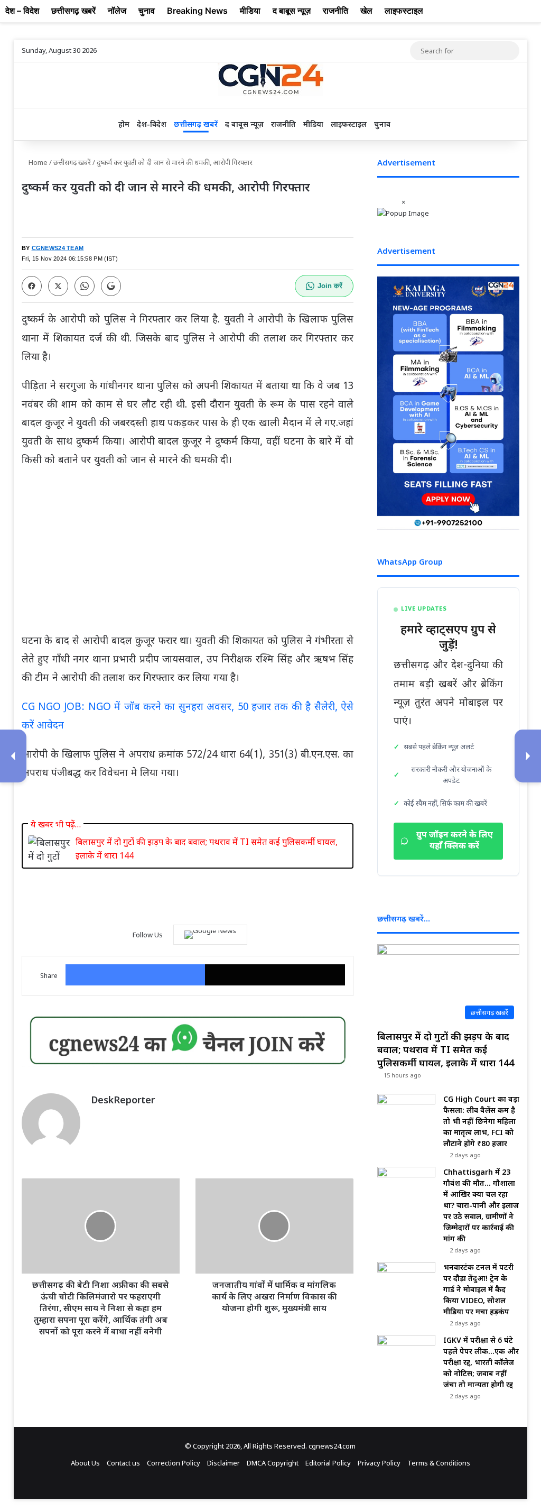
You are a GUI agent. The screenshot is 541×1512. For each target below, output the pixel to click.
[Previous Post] (13, 756)
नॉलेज (117, 10)
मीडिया (313, 124)
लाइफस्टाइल (349, 124)
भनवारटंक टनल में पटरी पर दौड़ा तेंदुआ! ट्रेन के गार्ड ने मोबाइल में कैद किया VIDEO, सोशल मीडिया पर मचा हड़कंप (478, 1289)
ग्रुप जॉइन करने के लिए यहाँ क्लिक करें (454, 841)
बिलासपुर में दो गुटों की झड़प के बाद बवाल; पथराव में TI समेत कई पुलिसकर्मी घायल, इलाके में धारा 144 (207, 848)
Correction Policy (173, 1463)
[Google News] (210, 935)
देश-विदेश (151, 124)
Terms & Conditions (438, 1463)
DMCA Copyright (273, 1463)
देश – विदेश (22, 10)
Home (37, 162)
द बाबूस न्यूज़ (244, 124)
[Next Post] (528, 756)
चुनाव (382, 124)
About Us (85, 1463)
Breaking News (197, 10)
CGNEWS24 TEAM (58, 248)
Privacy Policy (379, 1463)
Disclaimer (223, 1463)
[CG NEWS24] (270, 79)
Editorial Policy (328, 1463)
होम (123, 124)
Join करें (330, 286)
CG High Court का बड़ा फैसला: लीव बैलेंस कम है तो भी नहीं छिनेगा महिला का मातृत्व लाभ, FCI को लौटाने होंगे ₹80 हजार (481, 1121)
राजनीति (283, 124)
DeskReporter (123, 1099)
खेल (366, 10)
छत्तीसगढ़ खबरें (196, 124)
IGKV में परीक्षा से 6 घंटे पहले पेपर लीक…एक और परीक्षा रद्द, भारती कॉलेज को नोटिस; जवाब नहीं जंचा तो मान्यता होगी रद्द (481, 1362)
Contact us (123, 1463)
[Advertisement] (188, 555)
